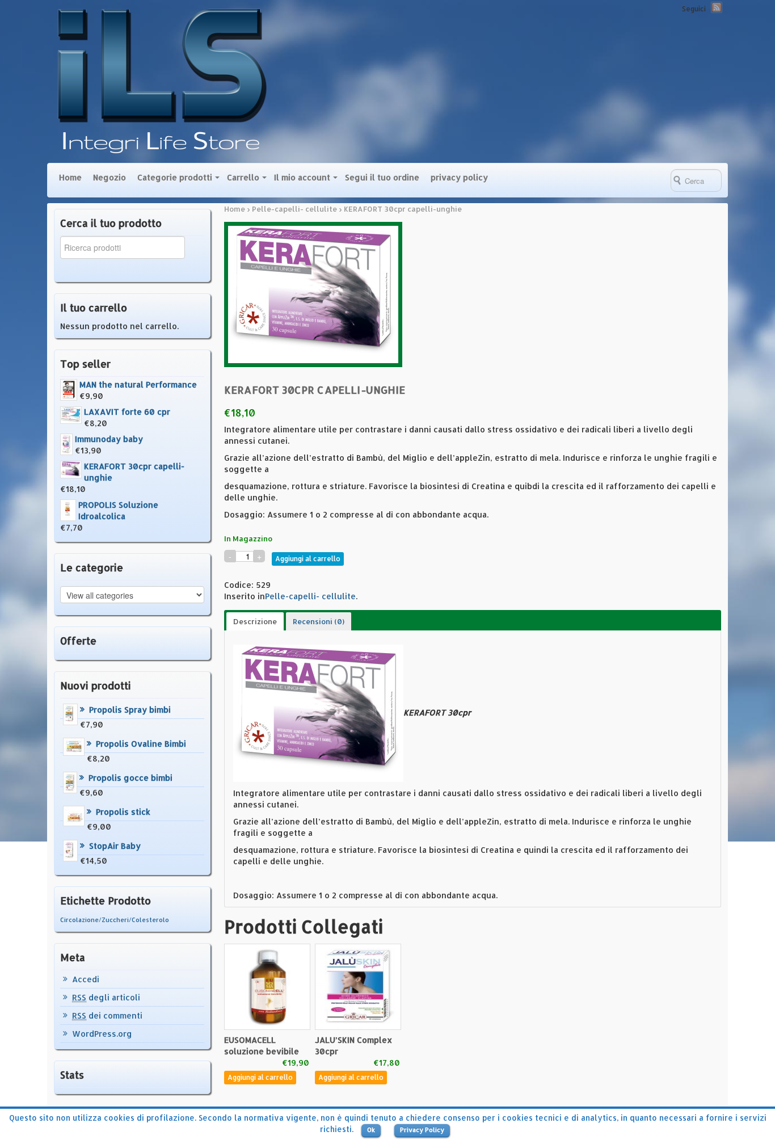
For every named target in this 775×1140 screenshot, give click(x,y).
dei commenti (107, 1015)
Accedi (85, 979)
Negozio (109, 177)
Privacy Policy (422, 1130)
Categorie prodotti (174, 177)
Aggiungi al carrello (307, 558)
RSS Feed (716, 7)
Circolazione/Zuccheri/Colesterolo (114, 920)
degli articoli (106, 997)
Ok (371, 1130)
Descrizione (255, 621)
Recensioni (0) (318, 621)
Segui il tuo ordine (382, 177)
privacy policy (459, 177)
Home (70, 177)
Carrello (243, 177)
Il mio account (302, 177)
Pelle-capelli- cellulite (294, 208)
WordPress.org (102, 1033)
